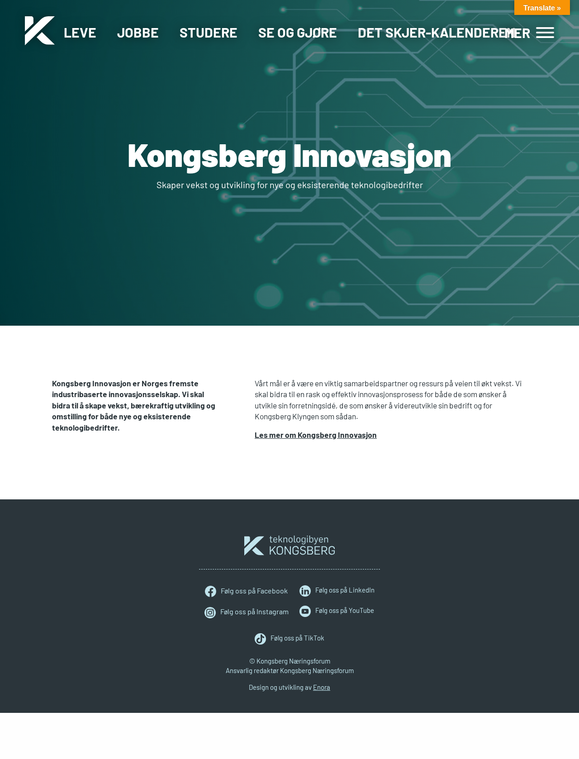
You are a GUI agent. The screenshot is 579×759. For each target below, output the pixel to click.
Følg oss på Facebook (254, 590)
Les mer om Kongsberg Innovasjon (316, 434)
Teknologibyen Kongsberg (289, 545)
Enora (321, 687)
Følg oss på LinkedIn (345, 590)
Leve (80, 32)
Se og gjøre (297, 32)
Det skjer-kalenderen (437, 32)
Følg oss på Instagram (254, 611)
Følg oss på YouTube (344, 610)
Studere (208, 32)
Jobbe (138, 32)
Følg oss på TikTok (297, 638)
